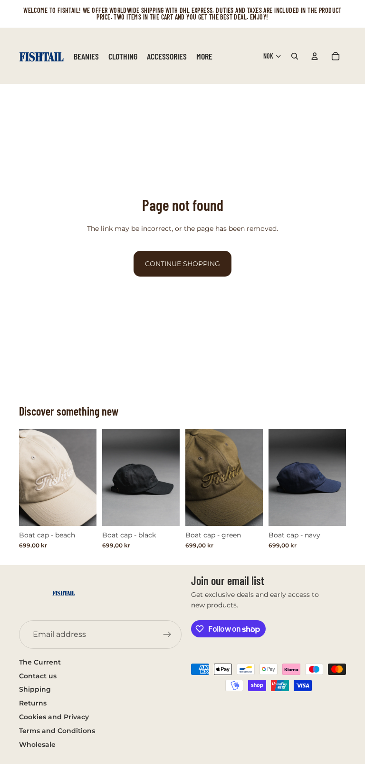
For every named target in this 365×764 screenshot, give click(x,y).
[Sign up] (167, 635)
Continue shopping (182, 263)
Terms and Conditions (57, 730)
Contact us (38, 676)
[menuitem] (204, 56)
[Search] (294, 56)
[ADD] (81, 511)
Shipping (35, 689)
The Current (40, 662)
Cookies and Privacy (54, 717)
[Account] (314, 56)
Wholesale (37, 744)
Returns (33, 703)
